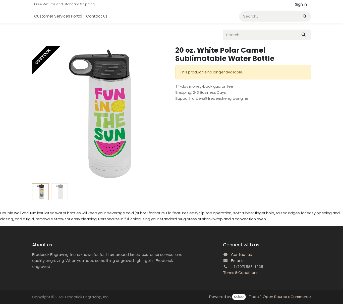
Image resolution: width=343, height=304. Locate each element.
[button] (39, 114)
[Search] (304, 16)
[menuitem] (58, 16)
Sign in (301, 4)
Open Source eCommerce (287, 297)
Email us (238, 261)
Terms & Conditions (240, 273)
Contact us (241, 255)
